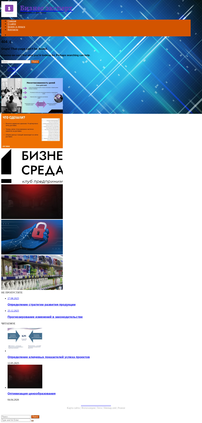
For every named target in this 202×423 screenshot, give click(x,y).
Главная (12, 21)
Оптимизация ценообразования (32, 393)
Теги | (100, 408)
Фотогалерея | (89, 408)
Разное (121, 408)
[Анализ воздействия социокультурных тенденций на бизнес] (96, 166)
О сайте (12, 23)
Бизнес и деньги (16, 26)
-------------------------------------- (96, 405)
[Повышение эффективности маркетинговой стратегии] (96, 95)
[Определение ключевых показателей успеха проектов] (99, 340)
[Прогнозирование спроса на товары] (96, 273)
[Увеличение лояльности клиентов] (96, 131)
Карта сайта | (74, 408)
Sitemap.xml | (111, 408)
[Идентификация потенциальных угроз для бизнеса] (96, 237)
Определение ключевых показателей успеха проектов (49, 357)
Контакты (13, 29)
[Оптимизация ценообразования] (96, 202)
